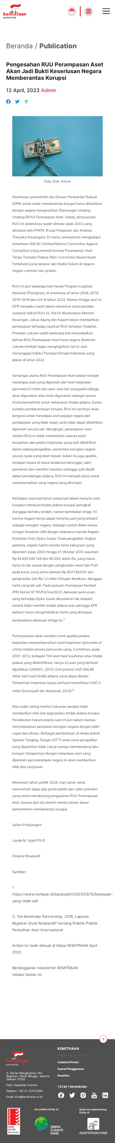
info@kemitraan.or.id (28, 1096)
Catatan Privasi (68, 1062)
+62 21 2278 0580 (30, 1090)
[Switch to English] (88, 11)
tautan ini (33, 974)
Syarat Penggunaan (71, 1068)
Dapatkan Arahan (25, 1085)
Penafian (64, 1075)
